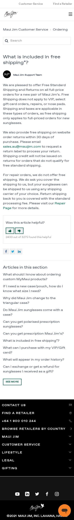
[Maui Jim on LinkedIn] (27, 493)
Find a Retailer (62, 4)
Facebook (6, 251)
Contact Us (14, 405)
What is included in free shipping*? (31, 341)
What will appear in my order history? (33, 360)
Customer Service (31, 4)
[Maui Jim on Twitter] (37, 493)
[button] (10, 231)
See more (12, 381)
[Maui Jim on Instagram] (57, 493)
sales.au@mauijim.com (22, 147)
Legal (8, 460)
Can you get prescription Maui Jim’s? (33, 334)
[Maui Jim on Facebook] (47, 493)
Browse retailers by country (34, 429)
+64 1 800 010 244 (19, 421)
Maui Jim (10, 437)
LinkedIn (19, 251)
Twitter (13, 251)
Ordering (60, 30)
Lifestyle (12, 452)
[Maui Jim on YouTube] (17, 493)
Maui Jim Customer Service (25, 30)
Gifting (9, 468)
